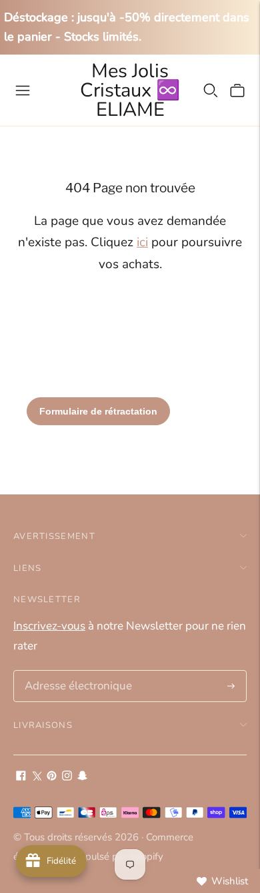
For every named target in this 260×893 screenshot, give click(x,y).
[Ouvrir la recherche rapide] (210, 90)
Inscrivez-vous (49, 625)
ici (142, 242)
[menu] (22, 90)
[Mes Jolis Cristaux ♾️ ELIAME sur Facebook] (21, 777)
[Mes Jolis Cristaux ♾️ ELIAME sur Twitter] (36, 777)
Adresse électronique (74, 672)
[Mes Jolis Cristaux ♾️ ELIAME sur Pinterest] (52, 777)
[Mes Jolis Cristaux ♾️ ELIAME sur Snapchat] (82, 777)
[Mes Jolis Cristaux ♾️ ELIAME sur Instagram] (67, 777)
